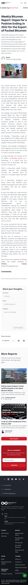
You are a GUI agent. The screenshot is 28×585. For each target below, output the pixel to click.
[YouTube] (16, 479)
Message (5, 308)
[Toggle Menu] (25, 3)
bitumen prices (17, 158)
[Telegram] (23, 479)
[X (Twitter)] (13, 340)
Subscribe (14, 465)
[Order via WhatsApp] (25, 575)
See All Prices (14, 8)
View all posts (14, 439)
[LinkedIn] (19, 340)
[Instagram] (20, 479)
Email (5, 300)
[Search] (21, 3)
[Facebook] (24, 340)
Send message (18, 328)
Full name (6, 293)
